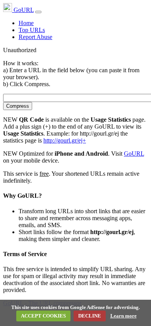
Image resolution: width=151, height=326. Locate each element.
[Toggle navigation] (38, 12)
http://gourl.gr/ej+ (64, 140)
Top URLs (32, 30)
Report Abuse (35, 37)
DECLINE (89, 316)
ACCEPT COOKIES (43, 316)
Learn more (123, 316)
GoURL (23, 10)
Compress (17, 106)
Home (26, 23)
